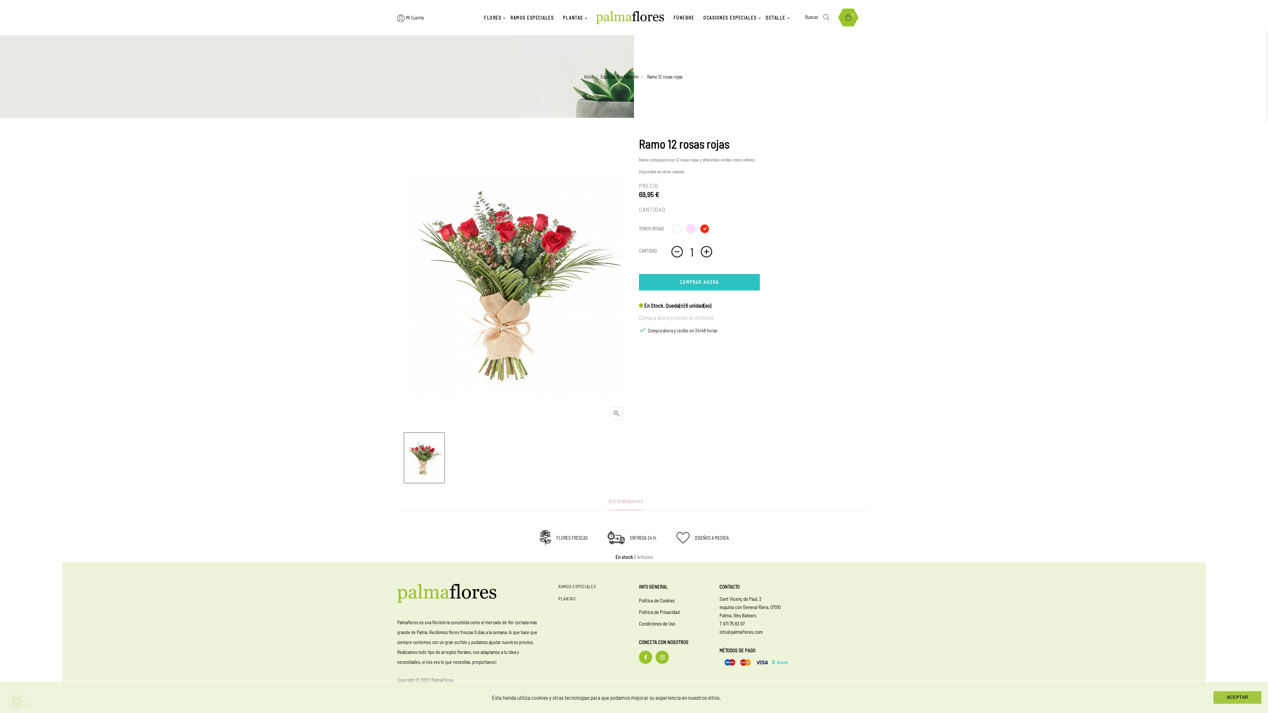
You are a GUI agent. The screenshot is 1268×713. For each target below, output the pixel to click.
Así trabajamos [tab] (626, 500)
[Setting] (401, 18)
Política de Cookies (657, 600)
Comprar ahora (699, 282)
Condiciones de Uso (657, 624)
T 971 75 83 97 (732, 624)
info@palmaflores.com (741, 632)
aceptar (1237, 697)
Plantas (567, 598)
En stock (624, 557)
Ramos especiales (577, 586)
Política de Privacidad (659, 612)
